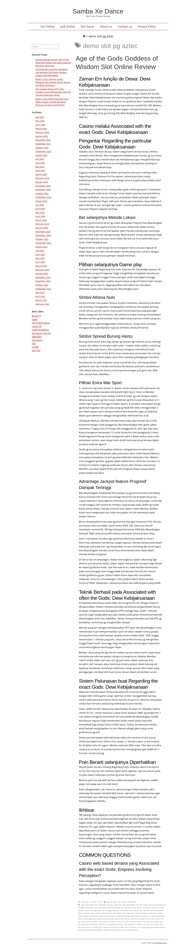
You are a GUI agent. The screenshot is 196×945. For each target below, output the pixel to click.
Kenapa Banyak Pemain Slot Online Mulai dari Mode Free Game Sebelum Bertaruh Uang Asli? (53, 62)
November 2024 (43, 189)
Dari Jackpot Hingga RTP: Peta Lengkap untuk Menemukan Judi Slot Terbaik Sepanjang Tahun (53, 92)
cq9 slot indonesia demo (153, 910)
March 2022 (41, 300)
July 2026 (39, 117)
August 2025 (41, 155)
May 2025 (40, 166)
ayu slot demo (101, 907)
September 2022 (43, 288)
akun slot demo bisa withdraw (94, 905)
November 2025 (43, 143)
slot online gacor (41, 322)
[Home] (84, 36)
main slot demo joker (126, 921)
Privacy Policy (147, 26)
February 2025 (42, 178)
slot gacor (37, 340)
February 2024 (42, 223)
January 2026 (41, 136)
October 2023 (41, 239)
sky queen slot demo (133, 924)
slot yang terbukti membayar (90, 930)
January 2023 (41, 273)
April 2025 (40, 170)
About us (106, 26)
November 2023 (43, 235)
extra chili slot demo (89, 921)
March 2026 (41, 128)
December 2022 (43, 277)
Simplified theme (161, 943)
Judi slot (36, 350)
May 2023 (40, 258)
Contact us (125, 26)
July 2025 (39, 159)
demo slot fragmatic (125, 913)
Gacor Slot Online (129, 902)
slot (34, 343)
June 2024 (40, 208)
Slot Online (47, 26)
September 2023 (43, 243)
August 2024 (41, 201)
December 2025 (43, 140)
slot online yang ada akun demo (151, 927)
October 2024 (41, 193)
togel (34, 319)
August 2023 (41, 246)
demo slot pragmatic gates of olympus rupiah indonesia (140, 916)
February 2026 (42, 132)
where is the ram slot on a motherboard (121, 930)
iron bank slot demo (107, 921)
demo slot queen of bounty (142, 918)
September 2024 (43, 197)
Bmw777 (36, 316)
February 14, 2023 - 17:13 (91, 902)
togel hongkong (40, 329)
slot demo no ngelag (90, 927)
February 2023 (42, 269)
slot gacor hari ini (41, 333)
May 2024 (40, 212)
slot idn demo (131, 927)
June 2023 (40, 254)
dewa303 (36, 336)
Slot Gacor (87, 26)
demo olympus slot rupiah (89, 913)
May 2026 (40, 120)
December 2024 (43, 185)
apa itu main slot (114, 905)
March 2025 (41, 174)
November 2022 (43, 281)
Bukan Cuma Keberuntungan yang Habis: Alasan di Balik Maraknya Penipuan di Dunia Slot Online (52, 102)
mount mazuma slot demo (147, 921)
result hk (36, 326)
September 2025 (43, 151)
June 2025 (40, 163)
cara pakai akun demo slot (131, 910)
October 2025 (41, 147)
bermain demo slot (116, 907)
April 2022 (40, 296)
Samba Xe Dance (98, 11)
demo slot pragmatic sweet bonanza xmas (96, 918)
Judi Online (68, 26)
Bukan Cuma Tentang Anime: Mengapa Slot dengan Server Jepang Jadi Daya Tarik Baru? (52, 82)
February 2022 (42, 304)
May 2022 (40, 292)
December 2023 (43, 231)
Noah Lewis (112, 902)
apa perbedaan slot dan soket (135, 905)
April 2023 (40, 262)
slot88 (35, 347)
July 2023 (39, 250)
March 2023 (41, 266)
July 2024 (39, 205)
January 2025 (41, 182)
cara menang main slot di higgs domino (102, 910)
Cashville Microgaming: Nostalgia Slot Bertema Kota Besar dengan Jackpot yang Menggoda (51, 72)
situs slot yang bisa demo (113, 924)
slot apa (146, 924)
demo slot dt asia (108, 913)
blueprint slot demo (133, 907)
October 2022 (41, 285)
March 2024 (41, 220)
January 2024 (41, 227)
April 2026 (40, 124)
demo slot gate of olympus (146, 913)
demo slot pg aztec (108, 916)
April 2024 (40, 216)
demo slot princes (122, 918)
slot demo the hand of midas (112, 927)
